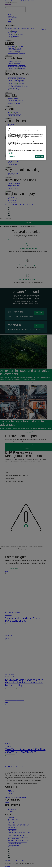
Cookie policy (10, 152)
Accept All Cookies (39, 156)
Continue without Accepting (40, 127)
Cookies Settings (12, 156)
